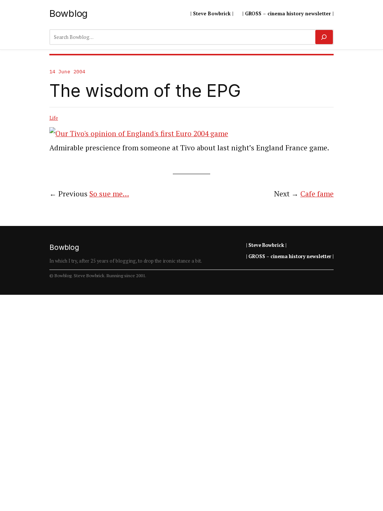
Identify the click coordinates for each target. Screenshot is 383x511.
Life (53, 117)
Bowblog (68, 13)
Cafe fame (317, 194)
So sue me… (109, 194)
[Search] (324, 37)
